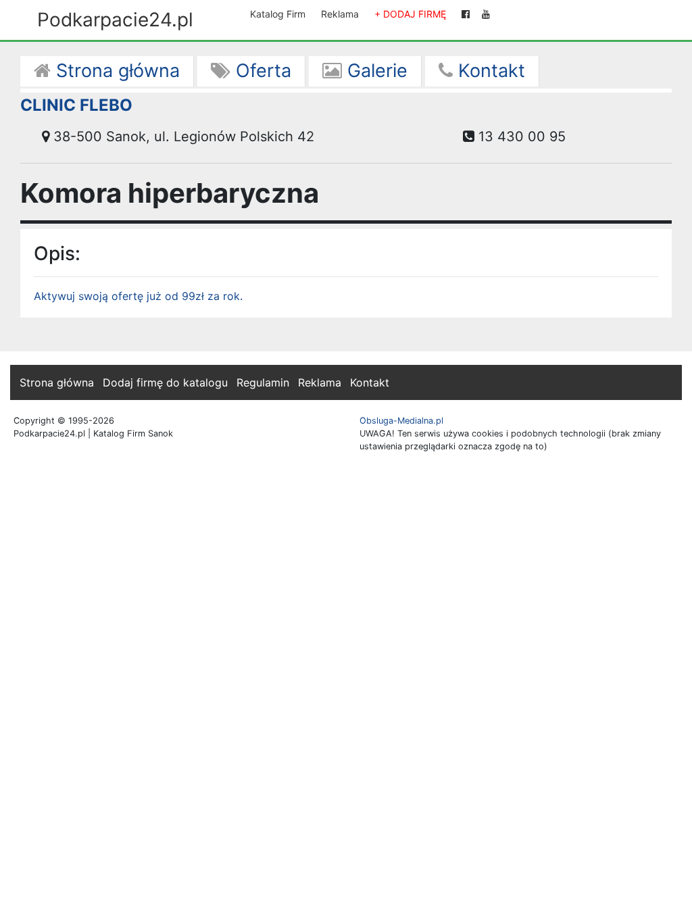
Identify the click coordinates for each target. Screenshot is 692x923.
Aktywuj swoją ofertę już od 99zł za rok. (138, 296)
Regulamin (263, 382)
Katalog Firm (277, 14)
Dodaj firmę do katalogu (165, 382)
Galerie (374, 70)
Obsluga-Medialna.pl (401, 421)
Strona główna (115, 70)
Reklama (340, 14)
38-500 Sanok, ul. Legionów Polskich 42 (181, 136)
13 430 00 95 (520, 136)
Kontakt (489, 70)
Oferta (260, 70)
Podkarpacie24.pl (115, 19)
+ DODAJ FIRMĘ (410, 14)
